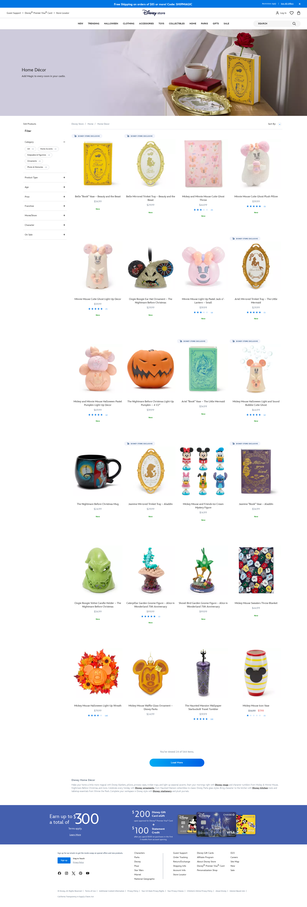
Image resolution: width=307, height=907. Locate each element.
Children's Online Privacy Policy (199, 891)
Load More (177, 762)
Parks (204, 23)
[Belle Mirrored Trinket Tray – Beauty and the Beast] (150, 164)
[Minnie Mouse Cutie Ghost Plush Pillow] (256, 164)
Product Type (31, 177)
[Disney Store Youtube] (88, 873)
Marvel (137, 874)
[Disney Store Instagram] (66, 873)
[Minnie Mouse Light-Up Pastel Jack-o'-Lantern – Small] (203, 266)
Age (27, 187)
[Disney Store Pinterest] (81, 873)
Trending (93, 23)
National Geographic (144, 879)
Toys (161, 23)
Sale (226, 23)
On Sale (28, 234)
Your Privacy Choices (175, 891)
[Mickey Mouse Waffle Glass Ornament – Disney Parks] (150, 673)
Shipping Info (179, 866)
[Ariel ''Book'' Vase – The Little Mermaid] (203, 369)
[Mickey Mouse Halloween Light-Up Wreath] (98, 673)
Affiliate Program (205, 857)
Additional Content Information (111, 891)
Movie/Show (31, 215)
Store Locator (62, 13)
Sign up (64, 860)
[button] (30, 149)
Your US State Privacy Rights (153, 891)
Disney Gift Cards (205, 853)
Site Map (235, 861)
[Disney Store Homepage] (153, 13)
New (80, 23)
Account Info (179, 870)
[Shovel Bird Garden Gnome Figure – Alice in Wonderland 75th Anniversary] (203, 570)
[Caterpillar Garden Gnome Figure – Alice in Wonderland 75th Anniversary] (150, 570)
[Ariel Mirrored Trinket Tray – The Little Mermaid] (256, 266)
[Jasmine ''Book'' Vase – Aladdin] (256, 471)
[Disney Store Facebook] (59, 873)
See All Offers (287, 4)
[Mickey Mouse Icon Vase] (256, 673)
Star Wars (139, 870)
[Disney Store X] (73, 873)
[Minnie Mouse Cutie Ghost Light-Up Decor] (98, 266)
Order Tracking (180, 857)
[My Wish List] (292, 13)
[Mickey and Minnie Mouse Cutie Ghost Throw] (203, 164)
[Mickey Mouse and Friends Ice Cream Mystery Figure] (203, 471)
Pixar (136, 866)
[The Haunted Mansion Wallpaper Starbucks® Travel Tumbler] (203, 673)
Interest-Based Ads (237, 891)
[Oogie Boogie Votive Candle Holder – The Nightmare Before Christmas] (98, 570)
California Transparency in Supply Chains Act (76, 896)
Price (27, 196)
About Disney (221, 891)
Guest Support (14, 13)
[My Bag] (299, 13)
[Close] (298, 5)
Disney (137, 861)
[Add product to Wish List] (121, 136)
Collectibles (177, 23)
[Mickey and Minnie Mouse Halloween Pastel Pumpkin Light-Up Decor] (98, 369)
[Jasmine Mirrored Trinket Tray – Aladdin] (150, 471)
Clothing (128, 23)
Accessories (146, 23)
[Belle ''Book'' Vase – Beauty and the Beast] (98, 164)
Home (192, 23)
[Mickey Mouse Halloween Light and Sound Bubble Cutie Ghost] (256, 369)
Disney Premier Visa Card (38, 13)
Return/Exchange (181, 861)
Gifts (216, 23)
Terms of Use (90, 891)
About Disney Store (206, 861)
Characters (139, 853)
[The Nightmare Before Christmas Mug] (98, 471)
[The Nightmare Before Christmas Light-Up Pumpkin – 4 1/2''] (150, 369)
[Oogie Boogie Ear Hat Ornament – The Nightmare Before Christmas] (150, 266)
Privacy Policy (78, 862)
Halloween (111, 23)
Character (29, 225)
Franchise (29, 206)
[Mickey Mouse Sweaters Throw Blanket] (256, 570)
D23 (233, 853)
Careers (234, 857)
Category (29, 142)
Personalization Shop (207, 870)
